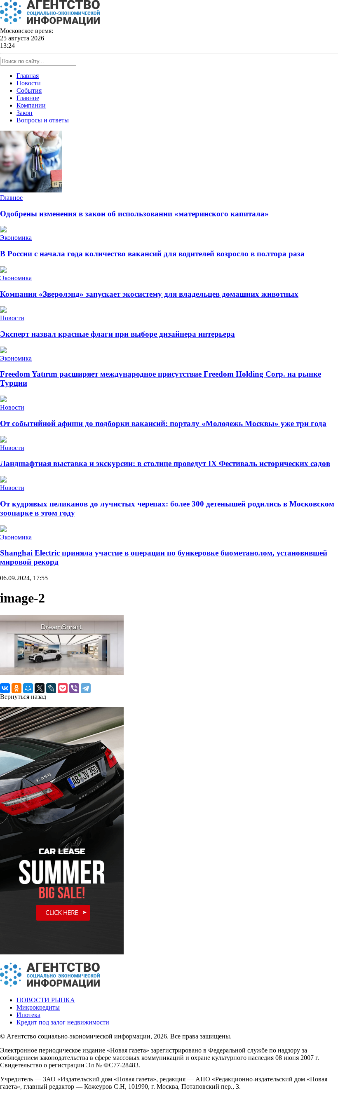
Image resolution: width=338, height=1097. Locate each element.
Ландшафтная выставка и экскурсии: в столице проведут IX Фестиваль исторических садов (165, 463)
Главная (27, 75)
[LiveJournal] (51, 688)
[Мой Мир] (28, 688)
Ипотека (28, 1014)
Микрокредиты (38, 1007)
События (29, 90)
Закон (24, 112)
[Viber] (74, 688)
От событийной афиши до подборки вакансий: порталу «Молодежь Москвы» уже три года (163, 423)
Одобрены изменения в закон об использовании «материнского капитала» (134, 213)
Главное (27, 97)
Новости (28, 83)
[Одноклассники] (16, 688)
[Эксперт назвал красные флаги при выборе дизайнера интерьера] (3, 310)
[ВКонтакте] (5, 688)
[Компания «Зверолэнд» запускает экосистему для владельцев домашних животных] (3, 270)
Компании (31, 105)
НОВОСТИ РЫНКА (45, 999)
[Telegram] (86, 688)
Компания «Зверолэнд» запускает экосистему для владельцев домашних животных (149, 294)
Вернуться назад (23, 696)
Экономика (16, 237)
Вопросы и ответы (42, 120)
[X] (40, 688)
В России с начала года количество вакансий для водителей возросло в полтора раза (152, 253)
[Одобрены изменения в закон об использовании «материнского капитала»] (31, 190)
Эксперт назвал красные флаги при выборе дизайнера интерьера (117, 334)
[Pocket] (63, 688)
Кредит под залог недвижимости (62, 1022)
